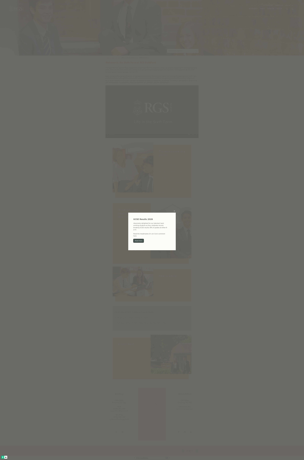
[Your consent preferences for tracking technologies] (5, 457)
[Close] (174, 211)
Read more (138, 240)
